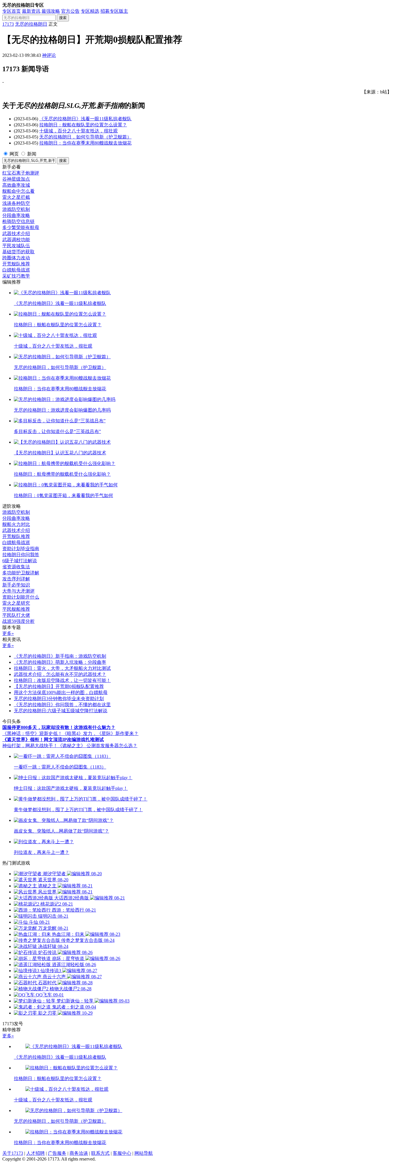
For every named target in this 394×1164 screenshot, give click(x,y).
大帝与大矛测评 (18, 590)
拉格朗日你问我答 (20, 554)
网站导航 (143, 1153)
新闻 (31, 153)
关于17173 (12, 1153)
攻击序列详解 (16, 578)
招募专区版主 (114, 11)
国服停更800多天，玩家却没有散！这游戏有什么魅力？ (58, 727)
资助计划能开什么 (20, 597)
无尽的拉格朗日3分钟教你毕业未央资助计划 (59, 698)
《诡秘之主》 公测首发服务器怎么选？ (97, 745)
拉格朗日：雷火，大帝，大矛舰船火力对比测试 (62, 668)
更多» (8, 633)
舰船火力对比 (16, 524)
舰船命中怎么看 (18, 191)
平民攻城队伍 (16, 245)
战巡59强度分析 (18, 621)
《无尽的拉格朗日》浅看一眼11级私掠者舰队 (85, 118)
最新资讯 (31, 11)
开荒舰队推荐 (16, 263)
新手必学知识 (16, 584)
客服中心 (122, 1153)
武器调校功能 (16, 239)
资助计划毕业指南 (20, 548)
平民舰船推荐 (16, 609)
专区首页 (11, 11)
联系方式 (100, 1153)
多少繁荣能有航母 (20, 227)
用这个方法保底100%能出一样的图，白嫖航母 (61, 692)
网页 (14, 153)
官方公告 (70, 11)
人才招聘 (35, 1153)
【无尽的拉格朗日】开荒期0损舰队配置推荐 (59, 686)
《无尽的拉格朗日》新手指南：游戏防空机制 (60, 656)
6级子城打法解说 (19, 560)
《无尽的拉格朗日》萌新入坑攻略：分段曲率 (60, 662)
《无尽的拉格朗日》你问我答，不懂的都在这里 (62, 704)
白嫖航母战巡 (16, 269)
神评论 (49, 55)
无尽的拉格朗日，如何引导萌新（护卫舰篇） (85, 136)
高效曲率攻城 (16, 185)
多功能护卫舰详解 (20, 572)
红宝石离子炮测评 (20, 172)
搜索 (63, 18)
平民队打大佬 (16, 615)
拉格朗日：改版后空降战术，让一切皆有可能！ (62, 680)
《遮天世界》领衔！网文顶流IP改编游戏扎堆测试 (53, 739)
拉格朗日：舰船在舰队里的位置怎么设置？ (83, 124)
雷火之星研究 (16, 603)
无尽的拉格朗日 (31, 24)
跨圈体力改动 (16, 257)
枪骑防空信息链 (18, 221)
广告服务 (57, 1153)
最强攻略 (51, 11)
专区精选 (90, 11)
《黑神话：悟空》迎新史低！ (32, 733)
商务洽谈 (79, 1153)
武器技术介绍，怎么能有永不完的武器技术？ (60, 674)
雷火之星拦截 (16, 197)
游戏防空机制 (16, 209)
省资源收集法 (16, 566)
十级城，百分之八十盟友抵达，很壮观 (78, 130)
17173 (8, 24)
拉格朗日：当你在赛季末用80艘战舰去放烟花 (85, 142)
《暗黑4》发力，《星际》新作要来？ (100, 733)
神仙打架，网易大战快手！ (30, 745)
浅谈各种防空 (16, 203)
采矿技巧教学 (16, 275)
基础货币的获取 (18, 251)
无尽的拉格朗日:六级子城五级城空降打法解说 (60, 710)
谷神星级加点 (16, 179)
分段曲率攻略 (16, 215)
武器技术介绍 (16, 233)
